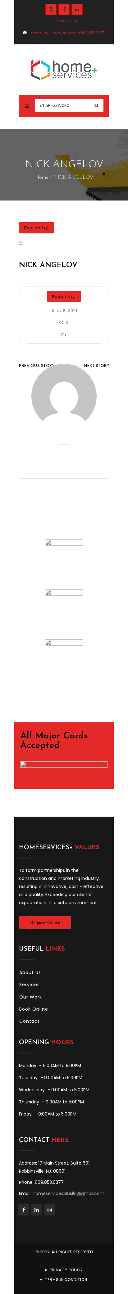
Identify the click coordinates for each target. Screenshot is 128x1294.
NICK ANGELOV (48, 265)
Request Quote (45, 923)
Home (41, 177)
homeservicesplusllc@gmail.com (68, 1193)
